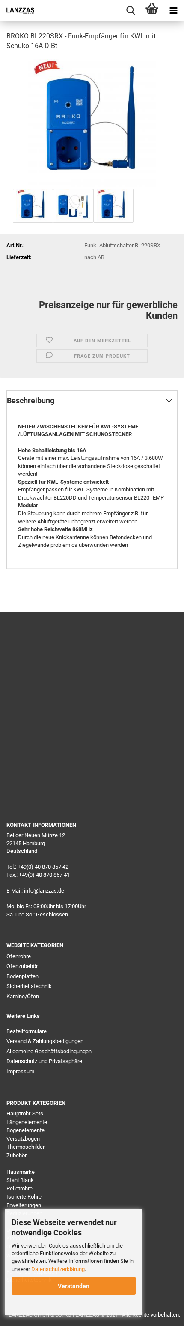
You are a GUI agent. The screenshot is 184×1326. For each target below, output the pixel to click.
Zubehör (16, 1155)
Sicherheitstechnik (29, 986)
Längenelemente (26, 1122)
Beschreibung (30, 400)
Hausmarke (20, 1172)
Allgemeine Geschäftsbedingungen (49, 1051)
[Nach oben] (160, 1313)
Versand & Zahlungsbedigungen (44, 1041)
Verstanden (73, 1286)
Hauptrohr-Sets (24, 1113)
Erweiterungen (23, 1205)
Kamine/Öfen (22, 996)
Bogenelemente (25, 1130)
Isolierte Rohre (24, 1196)
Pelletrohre (19, 1188)
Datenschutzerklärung (58, 1269)
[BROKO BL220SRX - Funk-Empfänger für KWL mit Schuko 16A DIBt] (92, 122)
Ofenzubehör (22, 966)
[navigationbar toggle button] (173, 10)
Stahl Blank (20, 1180)
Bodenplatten (22, 976)
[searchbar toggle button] (130, 10)
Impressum (20, 1071)
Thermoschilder (25, 1147)
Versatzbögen (23, 1138)
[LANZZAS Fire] (17, 10)
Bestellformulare (26, 1031)
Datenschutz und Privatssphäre (44, 1061)
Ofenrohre (18, 956)
